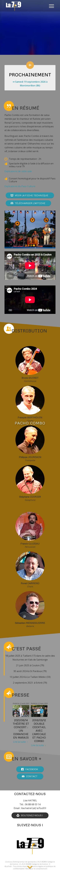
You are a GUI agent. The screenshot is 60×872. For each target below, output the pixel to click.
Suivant (53, 229)
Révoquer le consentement (36, 869)
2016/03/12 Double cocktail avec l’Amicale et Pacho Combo (39, 731)
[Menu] (51, 6)
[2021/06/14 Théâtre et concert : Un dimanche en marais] (21, 711)
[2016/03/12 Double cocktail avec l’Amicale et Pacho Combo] (39, 711)
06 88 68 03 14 (32, 804)
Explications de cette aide (18, 171)
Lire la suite (19, 741)
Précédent (7, 229)
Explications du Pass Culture (20, 186)
